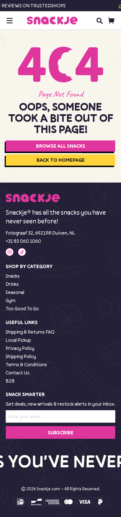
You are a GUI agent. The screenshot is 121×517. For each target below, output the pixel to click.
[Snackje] (52, 20)
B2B (10, 380)
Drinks (12, 284)
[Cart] (111, 20)
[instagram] (10, 252)
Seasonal (15, 292)
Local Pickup (18, 340)
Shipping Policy (21, 356)
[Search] (99, 20)
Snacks (13, 276)
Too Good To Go (22, 308)
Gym (10, 300)
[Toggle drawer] (9, 20)
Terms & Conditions (26, 364)
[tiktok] (22, 252)
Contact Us (18, 372)
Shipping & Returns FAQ (30, 332)
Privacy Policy (20, 348)
